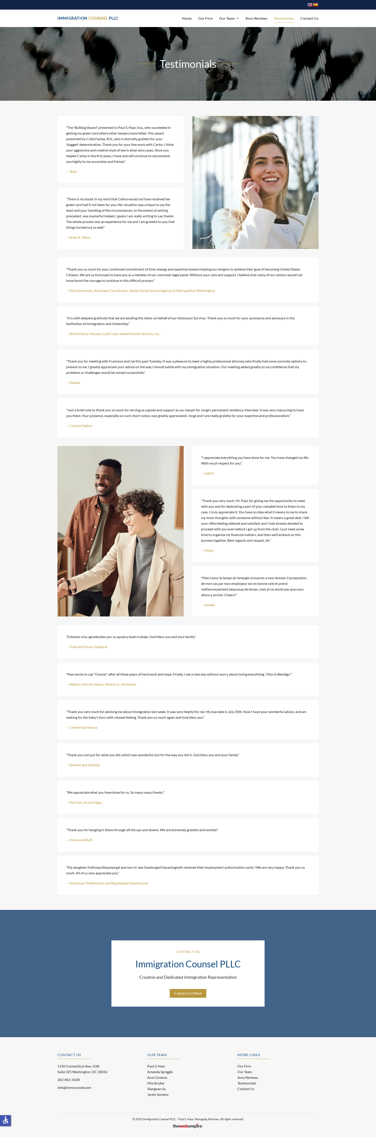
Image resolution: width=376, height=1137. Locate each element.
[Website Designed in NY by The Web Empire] (188, 1125)
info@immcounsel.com (74, 1087)
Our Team (244, 1072)
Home (186, 18)
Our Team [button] (227, 18)
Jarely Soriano (157, 1094)
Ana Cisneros (157, 1077)
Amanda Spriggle (160, 1072)
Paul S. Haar (156, 1066)
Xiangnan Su (156, 1089)
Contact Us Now (188, 993)
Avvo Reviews (256, 18)
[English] (310, 4)
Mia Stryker (156, 1083)
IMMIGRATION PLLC (87, 18)
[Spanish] (316, 4)
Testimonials (284, 18)
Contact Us (309, 18)
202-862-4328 (68, 1079)
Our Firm (205, 18)
